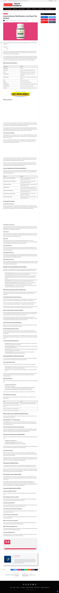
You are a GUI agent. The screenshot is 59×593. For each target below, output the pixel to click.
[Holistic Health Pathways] (12, 4)
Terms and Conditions (45, 587)
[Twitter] (1, 48)
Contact (18, 587)
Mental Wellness (22, 8)
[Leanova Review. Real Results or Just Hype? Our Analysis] (20, 40)
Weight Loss (34, 8)
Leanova (22, 42)
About (14, 587)
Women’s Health (41, 8)
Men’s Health (15, 8)
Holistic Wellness (8, 8)
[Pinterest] (1, 50)
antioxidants (28, 179)
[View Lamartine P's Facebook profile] (13, 555)
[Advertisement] (20, 111)
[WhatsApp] (1, 57)
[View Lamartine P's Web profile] (13, 563)
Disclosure (23, 587)
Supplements (28, 8)
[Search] (55, 1)
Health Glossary (48, 8)
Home (4, 11)
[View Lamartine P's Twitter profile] (13, 561)
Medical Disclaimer (29, 587)
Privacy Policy (37, 587)
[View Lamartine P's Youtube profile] (13, 557)
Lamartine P (7, 20)
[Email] (1, 52)
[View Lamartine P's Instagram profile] (13, 559)
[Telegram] (1, 55)
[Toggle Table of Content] (6, 49)
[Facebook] (1, 45)
